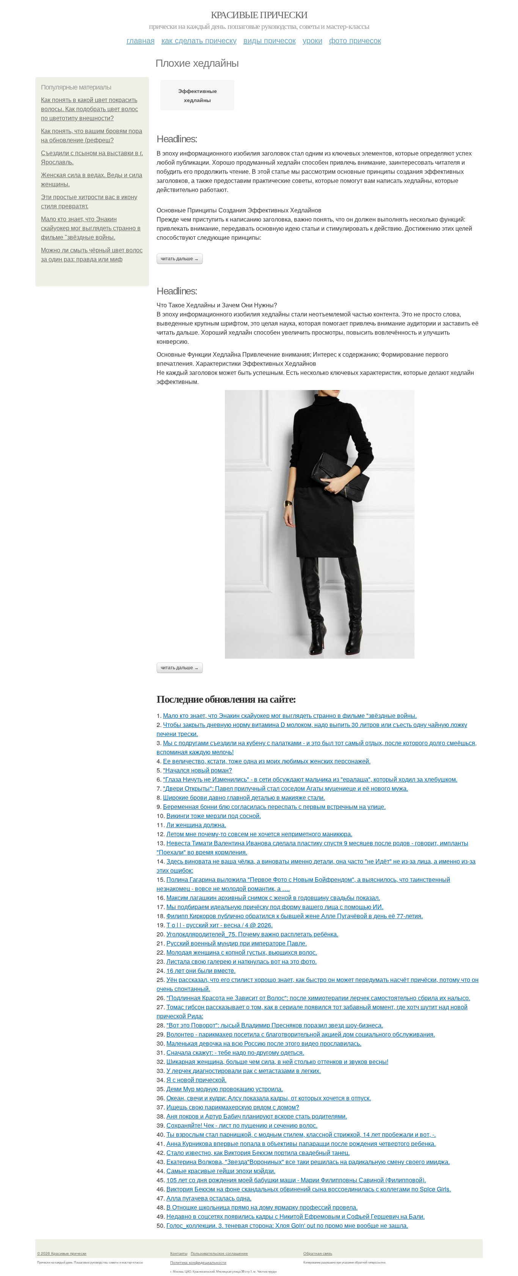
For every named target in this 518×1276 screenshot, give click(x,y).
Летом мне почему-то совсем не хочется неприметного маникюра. (259, 833)
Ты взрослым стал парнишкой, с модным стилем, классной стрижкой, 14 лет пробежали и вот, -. (301, 1134)
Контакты (178, 1253)
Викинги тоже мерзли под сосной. (213, 815)
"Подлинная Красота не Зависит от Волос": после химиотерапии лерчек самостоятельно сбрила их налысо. (318, 997)
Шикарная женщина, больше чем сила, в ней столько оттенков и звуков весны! (277, 1061)
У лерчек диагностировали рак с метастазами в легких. (243, 1070)
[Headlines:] (320, 524)
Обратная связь (317, 1253)
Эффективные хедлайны (197, 95)
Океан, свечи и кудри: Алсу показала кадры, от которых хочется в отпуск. (268, 1097)
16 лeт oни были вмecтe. (200, 970)
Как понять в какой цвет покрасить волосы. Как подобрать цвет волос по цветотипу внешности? (89, 109)
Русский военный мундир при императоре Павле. (236, 943)
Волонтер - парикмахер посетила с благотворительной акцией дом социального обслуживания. (300, 1034)
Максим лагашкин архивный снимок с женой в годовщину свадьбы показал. (273, 897)
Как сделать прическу (199, 40)
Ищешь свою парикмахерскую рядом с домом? (232, 1107)
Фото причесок (355, 40)
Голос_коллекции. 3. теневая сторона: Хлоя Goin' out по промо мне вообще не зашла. (287, 1225)
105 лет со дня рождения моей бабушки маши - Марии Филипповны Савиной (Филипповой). (296, 1179)
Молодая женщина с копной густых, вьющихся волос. (241, 952)
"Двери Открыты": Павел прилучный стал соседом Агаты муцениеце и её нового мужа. (285, 788)
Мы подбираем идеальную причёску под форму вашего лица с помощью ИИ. (274, 906)
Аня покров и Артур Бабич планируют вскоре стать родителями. (256, 1116)
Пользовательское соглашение (219, 1253)
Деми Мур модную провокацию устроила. (224, 1088)
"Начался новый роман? (197, 770)
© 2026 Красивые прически (61, 1253)
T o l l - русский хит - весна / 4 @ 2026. (219, 924)
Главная (141, 40)
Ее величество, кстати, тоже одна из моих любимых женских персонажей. (266, 761)
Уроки (312, 40)
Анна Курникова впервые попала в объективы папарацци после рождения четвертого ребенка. (301, 1143)
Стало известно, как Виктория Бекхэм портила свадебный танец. (258, 1152)
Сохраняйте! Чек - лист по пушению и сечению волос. (241, 1125)
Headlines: (177, 139)
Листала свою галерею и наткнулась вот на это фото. (241, 961)
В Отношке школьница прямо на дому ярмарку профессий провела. (262, 1207)
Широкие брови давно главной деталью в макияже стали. (244, 797)
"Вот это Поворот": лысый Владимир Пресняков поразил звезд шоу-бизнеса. (274, 1025)
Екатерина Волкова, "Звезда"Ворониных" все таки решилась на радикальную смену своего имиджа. (308, 1161)
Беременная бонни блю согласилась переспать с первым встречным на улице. (274, 806)
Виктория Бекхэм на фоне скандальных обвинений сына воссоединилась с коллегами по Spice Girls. (308, 1189)
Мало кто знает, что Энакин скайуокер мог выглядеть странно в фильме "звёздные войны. (91, 228)
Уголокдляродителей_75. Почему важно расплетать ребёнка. (252, 934)
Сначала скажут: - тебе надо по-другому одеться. (235, 1052)
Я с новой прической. (196, 1079)
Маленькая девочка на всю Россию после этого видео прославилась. (263, 1043)
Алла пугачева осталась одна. (208, 1198)
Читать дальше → (180, 258)
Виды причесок (269, 40)
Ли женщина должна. (196, 824)
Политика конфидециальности (198, 1262)
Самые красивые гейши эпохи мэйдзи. (220, 1170)
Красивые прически (259, 14)
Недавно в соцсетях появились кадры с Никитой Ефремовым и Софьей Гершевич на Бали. (295, 1216)
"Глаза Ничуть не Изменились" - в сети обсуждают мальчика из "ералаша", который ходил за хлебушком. (310, 779)
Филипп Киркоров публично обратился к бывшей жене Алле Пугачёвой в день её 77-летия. (294, 915)
